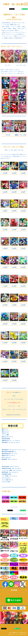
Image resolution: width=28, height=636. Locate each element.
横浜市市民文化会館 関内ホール (9, 451)
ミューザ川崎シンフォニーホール (9, 476)
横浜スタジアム (5, 431)
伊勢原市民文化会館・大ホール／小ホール (11, 468)
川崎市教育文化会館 (6, 474)
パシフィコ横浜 (5, 434)
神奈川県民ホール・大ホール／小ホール (11, 442)
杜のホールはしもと (6, 457)
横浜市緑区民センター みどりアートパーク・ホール (13, 449)
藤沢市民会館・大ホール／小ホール (10, 472)
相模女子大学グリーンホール (8, 455)
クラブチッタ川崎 (6, 481)
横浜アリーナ (5, 429)
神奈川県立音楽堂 (6, 438)
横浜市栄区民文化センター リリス (9, 453)
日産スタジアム (5, 433)
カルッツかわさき (6, 478)
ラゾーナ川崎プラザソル (7, 480)
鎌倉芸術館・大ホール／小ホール (9, 459)
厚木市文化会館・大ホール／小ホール (10, 466)
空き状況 (14, 590)
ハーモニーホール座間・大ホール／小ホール (12, 470)
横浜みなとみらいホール (7, 436)
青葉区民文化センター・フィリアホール (11, 440)
